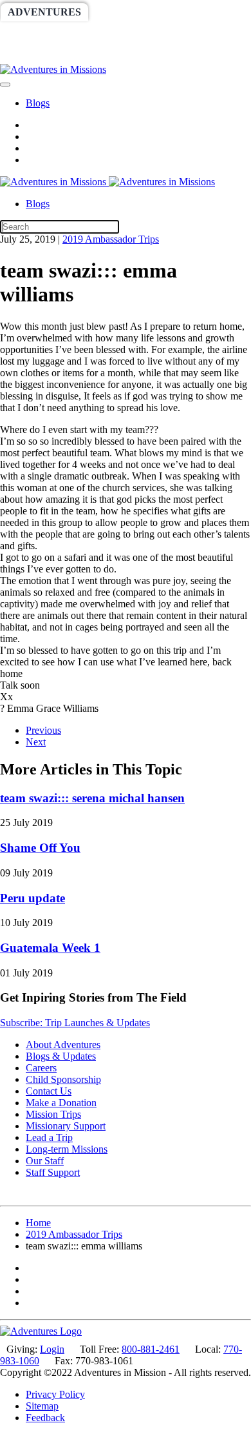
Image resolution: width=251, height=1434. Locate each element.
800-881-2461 (151, 1349)
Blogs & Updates (61, 1056)
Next (36, 741)
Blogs (38, 102)
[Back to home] (53, 69)
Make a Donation (61, 1102)
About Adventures (63, 1044)
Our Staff (45, 1160)
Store (82, 54)
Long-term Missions (66, 1149)
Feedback (45, 1417)
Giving (27, 54)
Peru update (32, 898)
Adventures (44, 11)
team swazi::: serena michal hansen (92, 798)
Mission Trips (53, 1114)
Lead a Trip (49, 1137)
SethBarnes (43, 33)
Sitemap (42, 1405)
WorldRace (134, 11)
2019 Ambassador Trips (110, 239)
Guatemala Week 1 (50, 947)
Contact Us (48, 1091)
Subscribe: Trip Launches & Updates (75, 1022)
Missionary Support (66, 1125)
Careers (41, 1067)
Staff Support (53, 1172)
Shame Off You (40, 847)
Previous (43, 730)
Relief (207, 33)
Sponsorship (133, 33)
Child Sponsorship (63, 1079)
